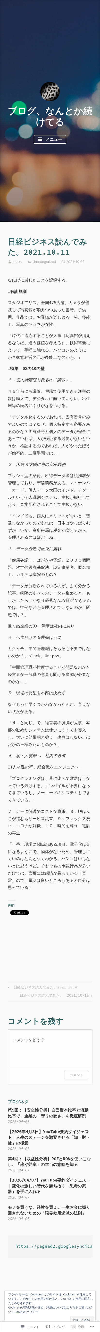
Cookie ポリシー (26, 1312)
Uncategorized (44, 261)
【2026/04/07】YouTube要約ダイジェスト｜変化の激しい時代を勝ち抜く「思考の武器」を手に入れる (49, 1185)
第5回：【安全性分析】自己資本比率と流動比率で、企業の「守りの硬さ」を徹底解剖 (48, 1113)
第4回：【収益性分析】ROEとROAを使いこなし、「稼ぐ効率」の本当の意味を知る (49, 1161)
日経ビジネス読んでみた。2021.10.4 (42, 988)
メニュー (52, 139)
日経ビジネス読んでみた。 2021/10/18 (54, 996)
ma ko (17, 261)
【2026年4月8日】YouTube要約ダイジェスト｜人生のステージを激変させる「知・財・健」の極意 (49, 1137)
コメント (76, 1075)
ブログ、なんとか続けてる (50, 116)
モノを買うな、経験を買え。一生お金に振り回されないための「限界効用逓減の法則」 (49, 1210)
